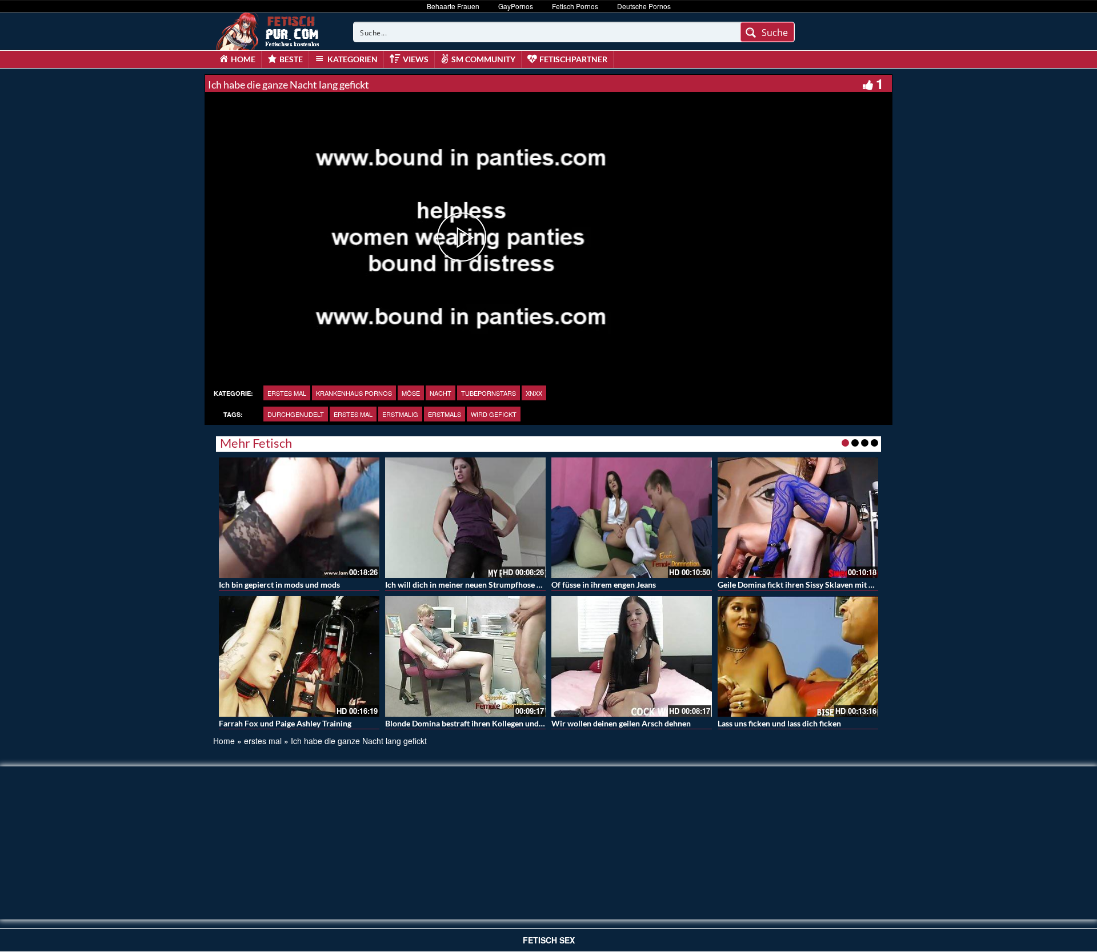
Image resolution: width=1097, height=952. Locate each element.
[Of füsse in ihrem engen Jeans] (631, 517)
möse (411, 392)
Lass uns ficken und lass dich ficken (779, 723)
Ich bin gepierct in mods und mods (279, 584)
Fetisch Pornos (575, 6)
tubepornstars (488, 392)
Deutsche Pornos (644, 6)
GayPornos (515, 6)
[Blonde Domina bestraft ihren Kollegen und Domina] (465, 656)
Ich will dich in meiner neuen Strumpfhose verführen (478, 584)
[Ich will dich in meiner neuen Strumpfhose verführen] (465, 517)
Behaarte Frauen (453, 6)
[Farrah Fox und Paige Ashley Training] (299, 656)
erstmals (444, 414)
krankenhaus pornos (354, 392)
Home (224, 740)
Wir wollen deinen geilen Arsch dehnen (621, 723)
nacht (440, 392)
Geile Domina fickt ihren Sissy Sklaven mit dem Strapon (816, 584)
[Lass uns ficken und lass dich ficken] (798, 656)
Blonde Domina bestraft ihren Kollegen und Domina (476, 723)
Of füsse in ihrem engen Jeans (603, 584)
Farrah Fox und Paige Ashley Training (285, 723)
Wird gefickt (494, 414)
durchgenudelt (295, 414)
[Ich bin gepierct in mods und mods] (299, 517)
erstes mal (286, 392)
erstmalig (400, 414)
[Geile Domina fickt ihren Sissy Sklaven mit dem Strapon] (798, 517)
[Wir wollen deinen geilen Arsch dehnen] (631, 656)
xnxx (534, 392)
